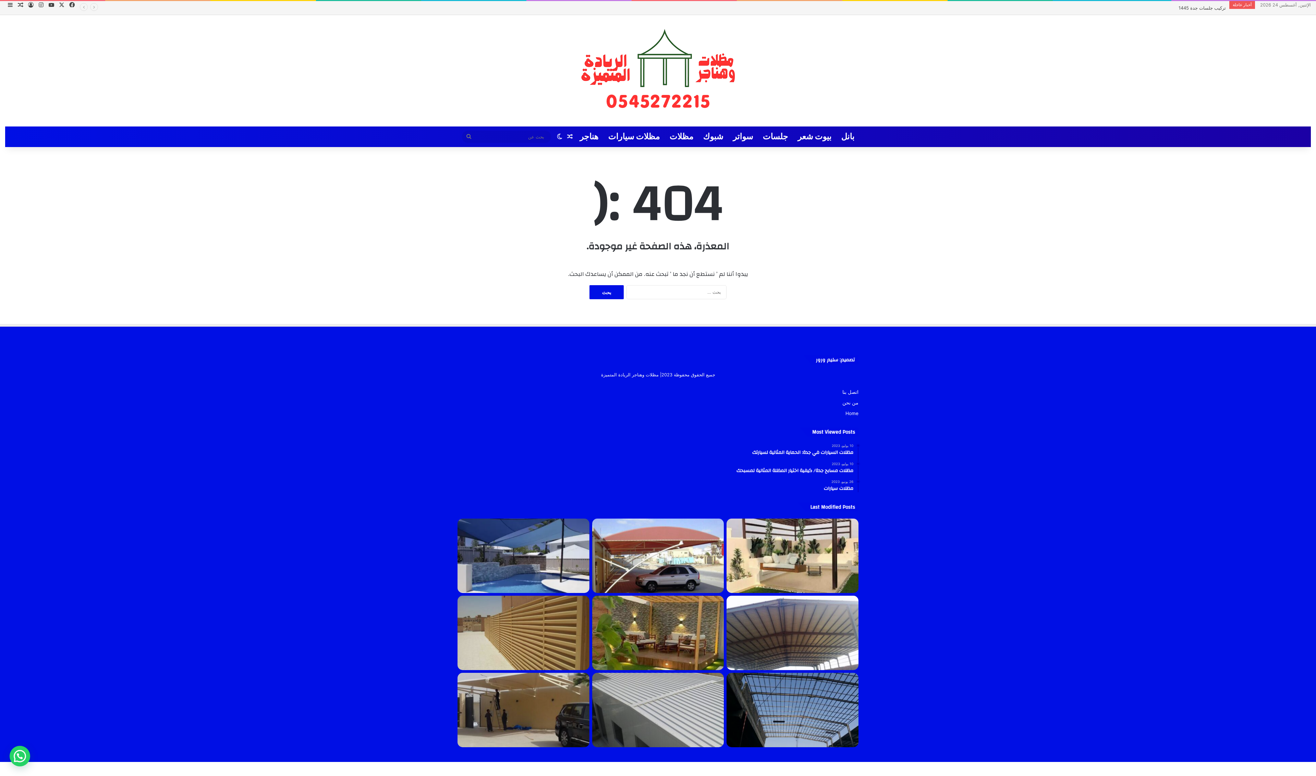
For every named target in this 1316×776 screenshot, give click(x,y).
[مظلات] (658, 633)
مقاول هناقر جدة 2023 (1204, 8)
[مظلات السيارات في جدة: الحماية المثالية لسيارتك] (658, 556)
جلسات (775, 136)
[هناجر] (792, 710)
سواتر (743, 136)
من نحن (850, 402)
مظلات (682, 136)
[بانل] (658, 710)
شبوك (713, 136)
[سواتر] (523, 633)
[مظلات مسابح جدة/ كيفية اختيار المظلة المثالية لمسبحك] (523, 556)
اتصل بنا (850, 392)
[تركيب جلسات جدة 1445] (792, 556)
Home (851, 413)
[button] (20, 756)
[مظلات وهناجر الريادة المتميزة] (658, 71)
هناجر (589, 136)
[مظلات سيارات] (523, 710)
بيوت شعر (815, 136)
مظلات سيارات (634, 136)
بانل (848, 136)
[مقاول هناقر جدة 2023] (792, 633)
